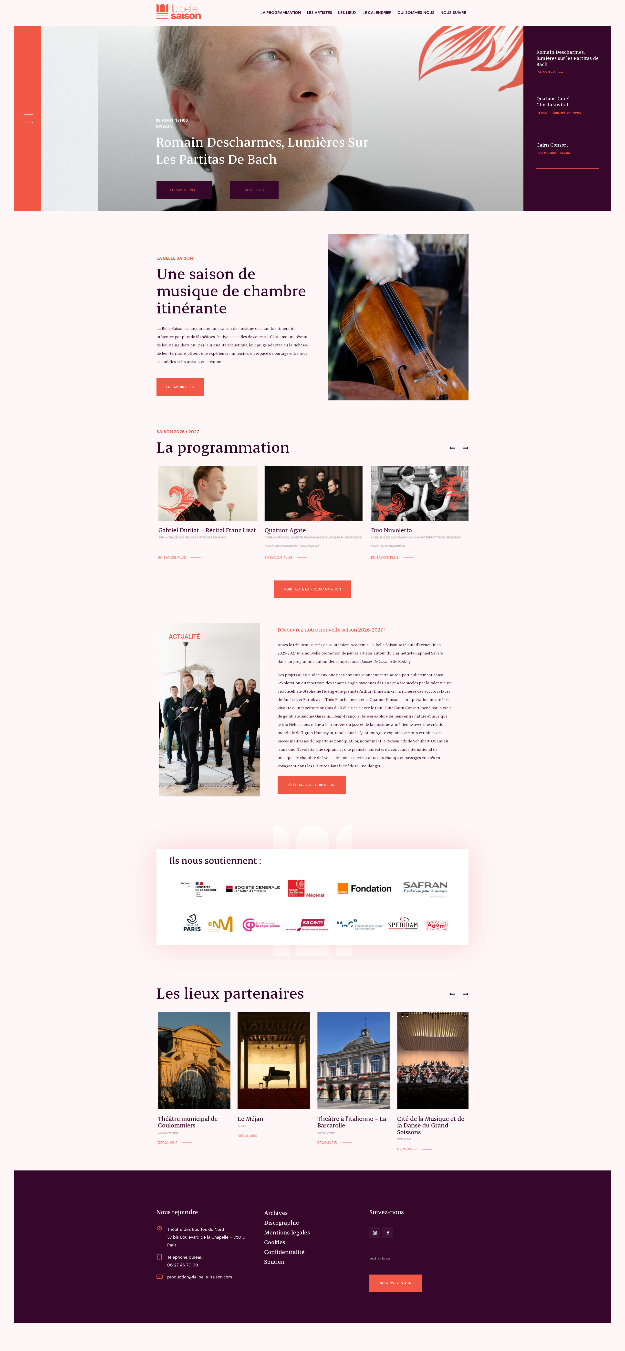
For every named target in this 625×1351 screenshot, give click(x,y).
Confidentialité (284, 1251)
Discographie (281, 1222)
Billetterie (254, 190)
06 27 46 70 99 (182, 1265)
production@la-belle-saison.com (199, 1277)
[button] (452, 448)
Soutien (274, 1261)
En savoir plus (184, 190)
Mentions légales (287, 1232)
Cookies (274, 1242)
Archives (276, 1212)
